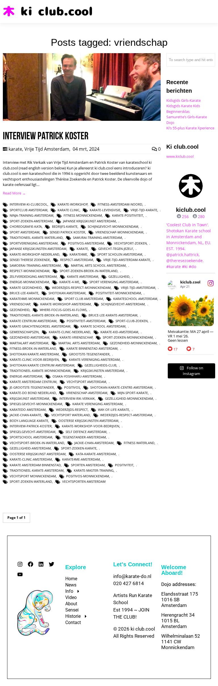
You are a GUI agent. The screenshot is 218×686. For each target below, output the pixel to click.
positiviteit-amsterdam (86, 321)
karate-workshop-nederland (34, 254)
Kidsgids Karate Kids (183, 105)
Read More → (14, 193)
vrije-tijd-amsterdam (138, 287)
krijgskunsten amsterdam (102, 370)
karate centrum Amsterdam (33, 321)
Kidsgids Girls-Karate (183, 100)
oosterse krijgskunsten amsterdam (88, 420)
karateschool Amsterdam (135, 299)
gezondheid (20, 310)
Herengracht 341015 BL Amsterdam (178, 620)
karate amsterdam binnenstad (35, 465)
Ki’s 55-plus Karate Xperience (190, 127)
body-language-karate (29, 420)
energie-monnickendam (29, 282)
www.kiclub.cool (180, 156)
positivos (72, 387)
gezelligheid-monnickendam (129, 398)
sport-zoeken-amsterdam (31, 221)
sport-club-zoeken (132, 321)
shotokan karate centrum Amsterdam (42, 365)
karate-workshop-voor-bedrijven (90, 426)
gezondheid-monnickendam (133, 343)
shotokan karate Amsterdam (34, 354)
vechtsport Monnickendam (33, 476)
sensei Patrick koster (67, 232)
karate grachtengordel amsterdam (40, 326)
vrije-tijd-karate (144, 210)
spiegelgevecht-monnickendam (36, 404)
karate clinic (68, 210)
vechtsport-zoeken (130, 243)
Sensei (72, 610)
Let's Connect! (132, 564)
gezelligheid (118, 276)
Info (69, 591)
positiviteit (124, 465)
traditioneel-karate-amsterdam (37, 470)
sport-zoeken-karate (79, 448)
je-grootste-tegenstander (32, 387)
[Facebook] (30, 564)
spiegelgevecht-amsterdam (32, 432)
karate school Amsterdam (103, 326)
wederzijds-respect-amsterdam (126, 415)
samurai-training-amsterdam (97, 237)
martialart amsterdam (29, 343)
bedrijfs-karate (64, 226)
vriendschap (20, 304)
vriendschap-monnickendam (119, 232)
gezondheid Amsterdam (29, 337)
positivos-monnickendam (87, 476)
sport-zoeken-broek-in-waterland (89, 271)
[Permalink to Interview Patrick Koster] (82, 119)
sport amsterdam (24, 232)
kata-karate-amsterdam (96, 454)
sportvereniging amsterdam (34, 243)
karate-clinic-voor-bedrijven (34, 359)
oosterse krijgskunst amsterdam (38, 454)
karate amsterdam (82, 276)
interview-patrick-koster (31, 426)
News (70, 585)
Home (71, 578)
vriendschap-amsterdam (86, 393)
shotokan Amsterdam (67, 293)
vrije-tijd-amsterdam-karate (126, 260)
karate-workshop (73, 204)
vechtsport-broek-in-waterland (37, 443)
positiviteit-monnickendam (118, 293)
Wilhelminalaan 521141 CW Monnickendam (180, 641)
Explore (75, 567)
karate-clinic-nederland (69, 332)
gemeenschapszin (24, 332)
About (71, 603)
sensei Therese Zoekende (30, 260)
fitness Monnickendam (83, 215)
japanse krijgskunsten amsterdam (38, 248)
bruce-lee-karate (24, 293)
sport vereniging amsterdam (113, 282)
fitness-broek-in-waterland (33, 348)
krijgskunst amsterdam (29, 398)
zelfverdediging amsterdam (33, 276)
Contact (73, 622)
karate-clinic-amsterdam (31, 459)
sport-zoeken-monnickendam (128, 337)
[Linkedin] (41, 564)
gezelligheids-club (100, 365)
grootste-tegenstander (89, 354)
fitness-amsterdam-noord (120, 204)
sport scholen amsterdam (119, 254)
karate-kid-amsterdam (119, 332)
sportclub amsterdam (28, 210)
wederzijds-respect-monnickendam (81, 287)
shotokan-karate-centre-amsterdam (121, 387)
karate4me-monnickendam (32, 299)
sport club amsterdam (83, 299)
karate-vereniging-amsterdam (94, 359)
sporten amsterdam (88, 465)
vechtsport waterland (70, 415)
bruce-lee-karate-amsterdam (113, 315)
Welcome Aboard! (173, 570)
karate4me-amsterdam (81, 459)
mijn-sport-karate (133, 393)
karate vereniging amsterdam (97, 404)
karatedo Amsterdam (28, 409)
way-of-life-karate (113, 409)
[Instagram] (20, 564)
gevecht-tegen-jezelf (115, 248)
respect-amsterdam (76, 260)
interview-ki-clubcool (28, 204)
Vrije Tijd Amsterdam (46, 149)
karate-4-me (69, 282)
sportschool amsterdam (31, 437)
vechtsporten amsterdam (84, 481)
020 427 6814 (128, 583)
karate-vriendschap (76, 337)
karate (15, 149)
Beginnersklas (178, 111)
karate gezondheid (26, 287)
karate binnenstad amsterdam (92, 348)
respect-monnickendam (29, 271)
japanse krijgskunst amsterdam (89, 221)
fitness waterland (139, 443)
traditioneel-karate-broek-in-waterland (44, 315)
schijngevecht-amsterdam (123, 304)
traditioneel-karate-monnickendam (40, 370)
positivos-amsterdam (86, 243)
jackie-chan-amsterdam (94, 443)
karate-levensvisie (105, 210)
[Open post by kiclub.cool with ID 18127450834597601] (191, 309)
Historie (73, 616)
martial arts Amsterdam (79, 343)
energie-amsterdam (26, 376)
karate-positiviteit (127, 215)
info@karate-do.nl (132, 576)
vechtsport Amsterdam (86, 382)
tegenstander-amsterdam (84, 437)
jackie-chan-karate (25, 415)
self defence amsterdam (86, 432)
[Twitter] (51, 564)
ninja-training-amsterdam (31, 215)
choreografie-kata (26, 226)
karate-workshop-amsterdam (65, 304)
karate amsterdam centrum (33, 382)
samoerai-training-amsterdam (35, 265)
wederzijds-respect (72, 409)
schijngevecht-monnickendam (113, 226)
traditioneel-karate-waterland (36, 237)
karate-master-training (94, 470)
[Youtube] (20, 574)
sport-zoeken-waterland (31, 481)
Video (71, 597)
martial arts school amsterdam (98, 265)
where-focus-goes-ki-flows (63, 310)
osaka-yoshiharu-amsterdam (77, 376)
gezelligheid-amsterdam (30, 448)
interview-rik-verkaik (77, 398)
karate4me (78, 254)
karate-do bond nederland (33, 393)
